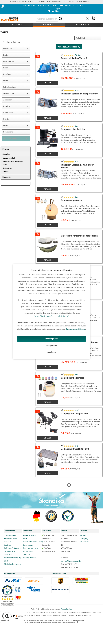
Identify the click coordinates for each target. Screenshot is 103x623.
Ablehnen (51, 352)
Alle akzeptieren (51, 339)
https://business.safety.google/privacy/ (51, 316)
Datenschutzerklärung (75, 329)
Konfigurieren (51, 345)
